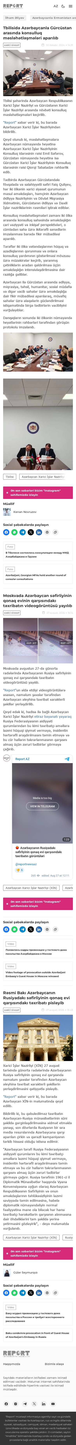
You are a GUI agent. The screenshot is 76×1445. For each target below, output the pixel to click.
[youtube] (53, 1404)
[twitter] (31, 532)
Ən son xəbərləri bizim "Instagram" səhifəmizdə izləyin (36, 493)
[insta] (15, 1404)
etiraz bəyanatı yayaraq (53, 716)
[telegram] (22, 532)
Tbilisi (10, 476)
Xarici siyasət (11, 45)
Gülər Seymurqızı (25, 1272)
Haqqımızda (11, 1364)
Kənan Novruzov (24, 512)
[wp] (14, 532)
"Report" (9, 122)
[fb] (6, 532)
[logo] (13, 6)
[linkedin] (39, 532)
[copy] (55, 532)
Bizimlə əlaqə (54, 1364)
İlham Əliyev (14, 18)
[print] (47, 532)
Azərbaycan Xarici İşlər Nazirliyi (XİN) (47, 476)
